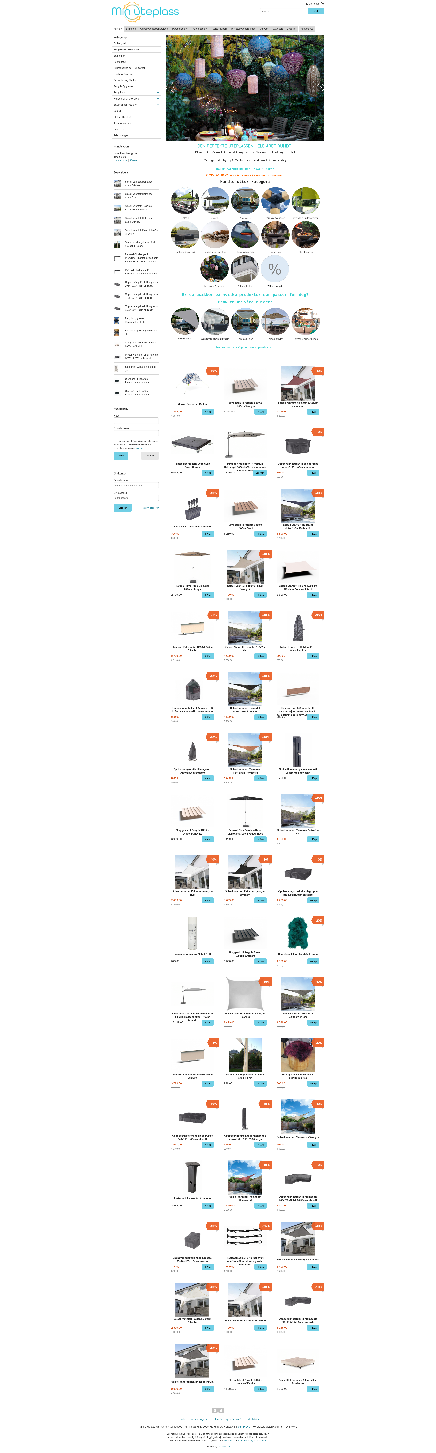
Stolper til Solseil (122, 117)
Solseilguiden (219, 28)
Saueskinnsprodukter (125, 104)
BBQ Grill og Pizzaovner (127, 49)
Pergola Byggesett (124, 86)
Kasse (133, 160)
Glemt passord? (151, 507)
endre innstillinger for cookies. (252, 1440)
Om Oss (264, 28)
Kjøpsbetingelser (199, 1419)
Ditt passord (120, 492)
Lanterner (119, 129)
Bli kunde (131, 28)
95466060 (244, 1426)
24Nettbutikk (224, 1446)
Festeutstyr (120, 61)
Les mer (150, 455)
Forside (118, 28)
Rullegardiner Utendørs (126, 98)
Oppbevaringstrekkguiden (154, 28)
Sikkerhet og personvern (227, 1419)
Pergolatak (119, 92)
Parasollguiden (180, 28)
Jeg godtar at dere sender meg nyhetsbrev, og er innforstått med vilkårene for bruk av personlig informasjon (136, 444)
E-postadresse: (122, 428)
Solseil (117, 110)
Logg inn (291, 28)
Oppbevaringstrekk (124, 74)
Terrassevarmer (122, 123)
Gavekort (278, 28)
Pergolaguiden (200, 28)
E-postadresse (121, 480)
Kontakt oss (307, 28)
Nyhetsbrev (252, 1419)
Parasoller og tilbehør (125, 80)
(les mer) (138, 448)
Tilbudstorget (121, 135)
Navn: (117, 415)
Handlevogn (120, 160)
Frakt (182, 1419)
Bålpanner (119, 55)
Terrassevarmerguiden (243, 28)
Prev (173, 86)
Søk (316, 11)
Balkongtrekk (121, 43)
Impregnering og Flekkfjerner (129, 68)
